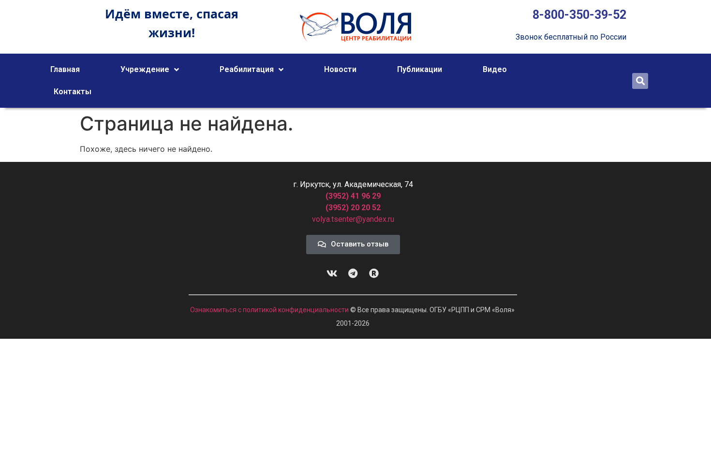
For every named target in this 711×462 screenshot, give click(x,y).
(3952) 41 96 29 (353, 196)
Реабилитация (247, 69)
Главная (65, 69)
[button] (640, 81)
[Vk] (332, 273)
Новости (340, 69)
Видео (495, 69)
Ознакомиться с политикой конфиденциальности (270, 310)
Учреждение (144, 69)
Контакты (72, 91)
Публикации (419, 69)
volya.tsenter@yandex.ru (353, 219)
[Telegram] (353, 273)
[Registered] (374, 273)
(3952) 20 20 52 (353, 207)
